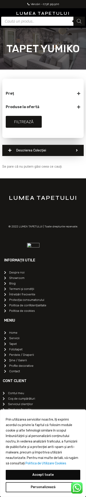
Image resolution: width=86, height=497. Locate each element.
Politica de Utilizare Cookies (45, 463)
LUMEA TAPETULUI (43, 13)
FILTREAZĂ (23, 122)
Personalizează (43, 487)
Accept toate (43, 475)
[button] (4, 13)
